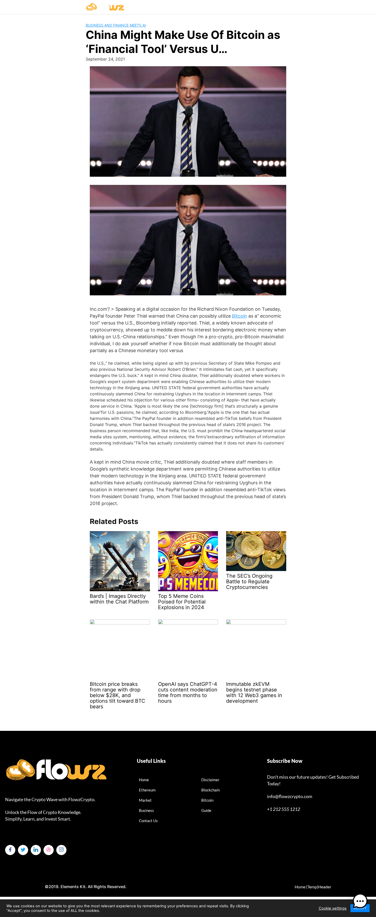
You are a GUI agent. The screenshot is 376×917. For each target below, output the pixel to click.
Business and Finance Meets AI (116, 25)
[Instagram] (61, 850)
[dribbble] (48, 850)
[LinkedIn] (36, 850)
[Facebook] (10, 850)
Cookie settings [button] (333, 908)
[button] (360, 901)
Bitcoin (239, 316)
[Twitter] (23, 850)
